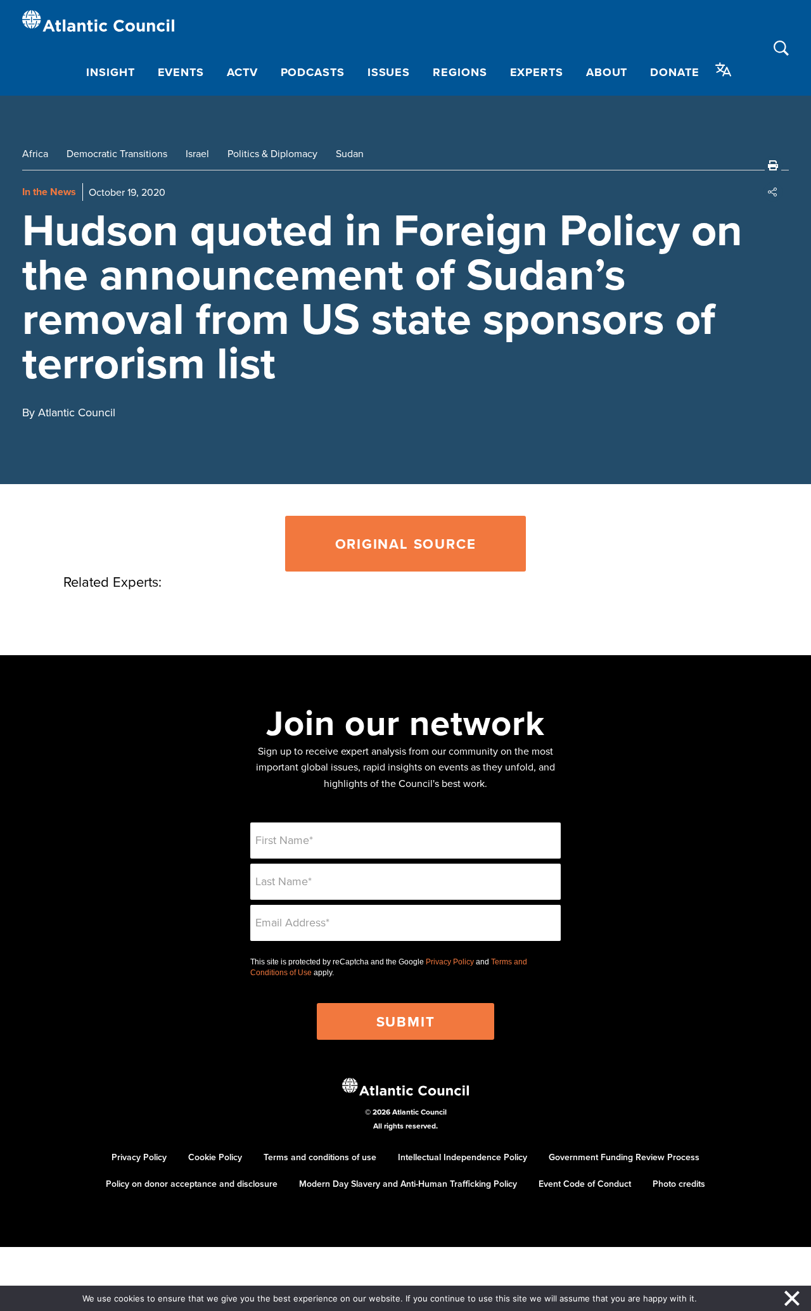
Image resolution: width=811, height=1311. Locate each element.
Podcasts (313, 72)
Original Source (405, 544)
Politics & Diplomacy (272, 153)
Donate (674, 72)
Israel (197, 153)
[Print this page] (772, 165)
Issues (388, 72)
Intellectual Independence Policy (462, 1157)
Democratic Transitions (117, 153)
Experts (536, 72)
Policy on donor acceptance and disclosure (192, 1183)
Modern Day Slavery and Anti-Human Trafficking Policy (408, 1183)
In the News (49, 191)
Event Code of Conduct (585, 1183)
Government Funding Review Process (624, 1157)
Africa (35, 153)
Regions (460, 72)
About (607, 72)
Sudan (350, 153)
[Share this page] (772, 191)
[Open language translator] (723, 69)
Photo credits (679, 1183)
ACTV (242, 72)
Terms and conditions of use (320, 1157)
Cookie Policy (215, 1157)
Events (181, 72)
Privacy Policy (450, 961)
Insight (110, 72)
